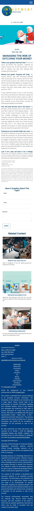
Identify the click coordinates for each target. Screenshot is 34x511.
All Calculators (17, 385)
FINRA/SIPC (5, 446)
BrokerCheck (20, 392)
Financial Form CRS (10, 387)
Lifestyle (17, 379)
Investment (17, 368)
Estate (17, 370)
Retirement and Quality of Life (17, 295)
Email (5, 202)
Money (17, 377)
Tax (17, 375)
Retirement (17, 366)
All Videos (17, 383)
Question (4, 211)
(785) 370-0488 (18, 22)
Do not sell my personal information (19, 437)
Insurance (17, 372)
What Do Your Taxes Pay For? (17, 260)
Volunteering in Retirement (17, 331)
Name (5, 193)
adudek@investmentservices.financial (13, 360)
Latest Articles (17, 381)
